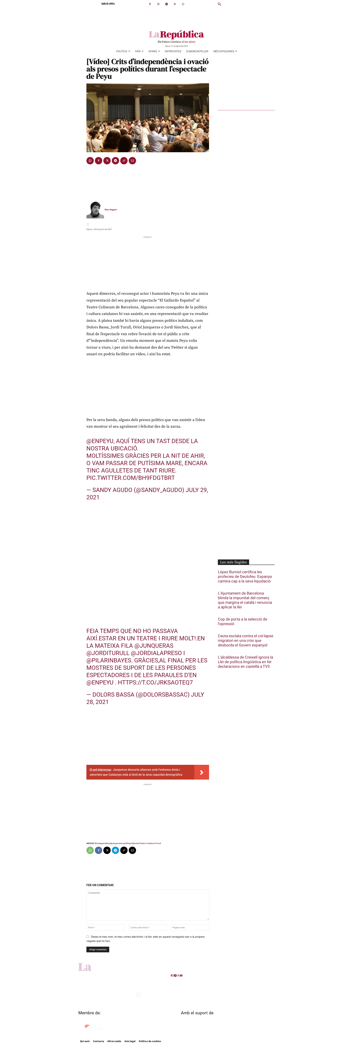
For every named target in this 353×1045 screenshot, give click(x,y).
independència (104, 843)
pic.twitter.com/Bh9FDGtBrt (130, 477)
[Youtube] (181, 975)
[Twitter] (175, 4)
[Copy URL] (124, 160)
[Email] (132, 160)
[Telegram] (166, 4)
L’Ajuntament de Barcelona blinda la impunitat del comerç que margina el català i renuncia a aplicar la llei (245, 600)
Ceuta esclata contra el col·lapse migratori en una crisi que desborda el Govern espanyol (245, 640)
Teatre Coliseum (147, 843)
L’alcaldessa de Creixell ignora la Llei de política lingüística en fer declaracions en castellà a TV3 (245, 662)
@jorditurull (107, 653)
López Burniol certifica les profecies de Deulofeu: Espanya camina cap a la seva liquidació (245, 576)
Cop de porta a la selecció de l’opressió (242, 621)
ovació (124, 843)
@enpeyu (99, 441)
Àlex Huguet (111, 209)
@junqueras (153, 645)
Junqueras (116, 843)
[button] (219, 4)
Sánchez (136, 843)
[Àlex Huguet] (95, 209)
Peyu (129, 843)
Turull (158, 843)
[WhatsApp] (183, 4)
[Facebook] (150, 4)
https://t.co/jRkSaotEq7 (155, 682)
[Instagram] (158, 4)
